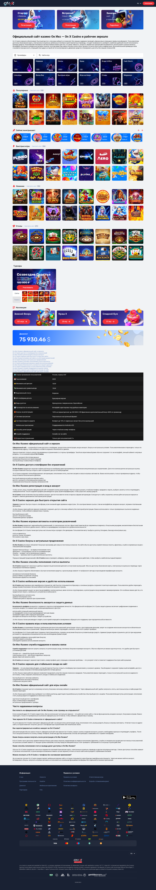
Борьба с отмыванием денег (99, 781)
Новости (43, 777)
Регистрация (148, 3)
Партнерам (23, 790)
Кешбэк (42, 781)
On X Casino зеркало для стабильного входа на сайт (31, 370)
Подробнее (114, 25)
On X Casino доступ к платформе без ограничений (30, 353)
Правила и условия (70, 777)
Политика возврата (70, 785)
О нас (21, 777)
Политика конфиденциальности (74, 781)
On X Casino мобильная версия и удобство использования (33, 363)
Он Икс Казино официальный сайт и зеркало (28, 351)
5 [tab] (81, 27)
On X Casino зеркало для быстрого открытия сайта (30, 356)
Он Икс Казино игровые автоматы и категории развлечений (34, 358)
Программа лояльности (27, 781)
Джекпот (22, 785)
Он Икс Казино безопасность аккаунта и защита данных (32, 365)
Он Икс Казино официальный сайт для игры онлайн (31, 372)
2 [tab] (76, 27)
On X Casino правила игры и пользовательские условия (32, 366)
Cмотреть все (38, 146)
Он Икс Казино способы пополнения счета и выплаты (31, 361)
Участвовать (28, 288)
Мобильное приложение (48, 785)
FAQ (41, 790)
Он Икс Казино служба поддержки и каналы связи (30, 368)
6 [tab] (83, 27)
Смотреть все (36, 90)
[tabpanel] (34, 19)
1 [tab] (73, 27)
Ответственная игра (96, 777)
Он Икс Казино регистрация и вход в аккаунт (28, 355)
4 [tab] (79, 27)
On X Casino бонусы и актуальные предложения (29, 360)
